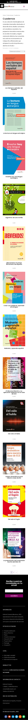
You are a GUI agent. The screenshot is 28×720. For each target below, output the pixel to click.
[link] (2, 6)
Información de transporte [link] (10, 659)
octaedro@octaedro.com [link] (9, 689)
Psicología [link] (6, 643)
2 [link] (13, 572)
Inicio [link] (4, 15)
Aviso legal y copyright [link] (9, 655)
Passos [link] (5, 635)
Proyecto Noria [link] (8, 641)
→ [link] (16, 572)
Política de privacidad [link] (9, 657)
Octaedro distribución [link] (9, 631)
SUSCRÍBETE (14, 596)
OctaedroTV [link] (7, 645)
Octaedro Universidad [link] (9, 637)
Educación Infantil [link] (8, 639)
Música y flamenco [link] (8, 633)
